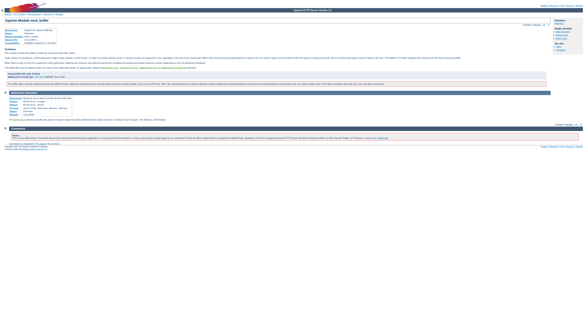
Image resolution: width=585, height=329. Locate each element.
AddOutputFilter (148, 68)
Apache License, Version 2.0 (34, 149)
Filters (558, 47)
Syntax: (14, 101)
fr (549, 25)
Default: (14, 105)
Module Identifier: (14, 36)
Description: (11, 30)
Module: (14, 114)
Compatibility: (12, 43)
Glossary (570, 6)
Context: (14, 108)
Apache (8, 14)
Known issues (562, 35)
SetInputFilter (110, 68)
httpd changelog (563, 32)
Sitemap (579, 6)
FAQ (562, 6)
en (544, 25)
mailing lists (382, 138)
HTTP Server (19, 14)
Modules (544, 6)
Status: (9, 33)
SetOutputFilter (129, 68)
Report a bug (561, 38)
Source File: (11, 40)
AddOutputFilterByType (173, 68)
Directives (554, 6)
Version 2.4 (48, 14)
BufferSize (559, 23)
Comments (560, 50)
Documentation (34, 14)
